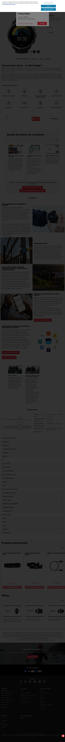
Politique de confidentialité (10, 4)
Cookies (3, 4)
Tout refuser (48, 6)
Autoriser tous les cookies (48, 9)
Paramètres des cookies (48, 2)
